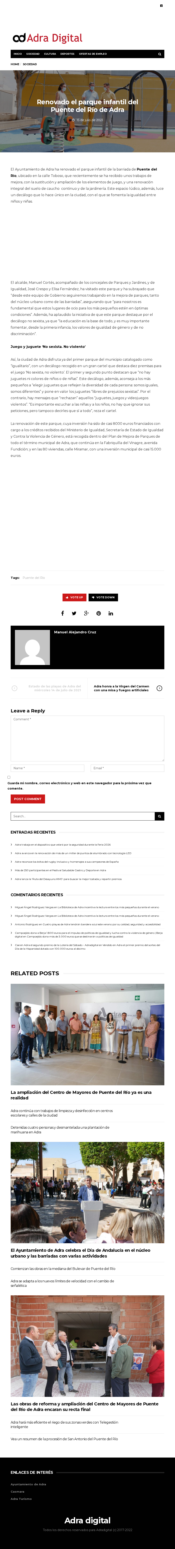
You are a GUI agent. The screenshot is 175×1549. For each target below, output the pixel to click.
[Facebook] (161, 5)
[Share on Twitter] (74, 613)
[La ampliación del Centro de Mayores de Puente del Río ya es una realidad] (87, 1034)
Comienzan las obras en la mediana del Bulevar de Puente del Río (63, 1269)
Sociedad (32, 53)
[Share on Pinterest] (98, 613)
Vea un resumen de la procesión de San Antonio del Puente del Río (64, 1439)
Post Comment (28, 799)
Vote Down (105, 597)
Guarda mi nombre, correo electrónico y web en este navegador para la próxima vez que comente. (79, 785)
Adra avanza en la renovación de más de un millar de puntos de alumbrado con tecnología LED (73, 853)
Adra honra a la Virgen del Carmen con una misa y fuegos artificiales (121, 688)
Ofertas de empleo (93, 53)
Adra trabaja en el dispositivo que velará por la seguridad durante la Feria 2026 (63, 844)
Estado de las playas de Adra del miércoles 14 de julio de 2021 (55, 688)
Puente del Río (34, 578)
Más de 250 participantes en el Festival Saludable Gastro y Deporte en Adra (60, 870)
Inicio (18, 53)
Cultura (50, 53)
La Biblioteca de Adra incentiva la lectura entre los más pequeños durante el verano (108, 907)
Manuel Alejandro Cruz (75, 632)
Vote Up (76, 597)
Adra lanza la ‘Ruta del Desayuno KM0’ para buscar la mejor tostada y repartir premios (68, 879)
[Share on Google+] (86, 613)
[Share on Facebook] (62, 613)
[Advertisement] (114, 21)
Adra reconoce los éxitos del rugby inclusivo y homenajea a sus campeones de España (67, 861)
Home (15, 64)
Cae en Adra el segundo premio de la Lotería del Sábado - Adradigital (56, 945)
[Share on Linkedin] (110, 613)
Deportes (67, 53)
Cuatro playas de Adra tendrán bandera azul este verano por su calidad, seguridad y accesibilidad (101, 924)
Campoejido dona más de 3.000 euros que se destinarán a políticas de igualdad (75, 936)
